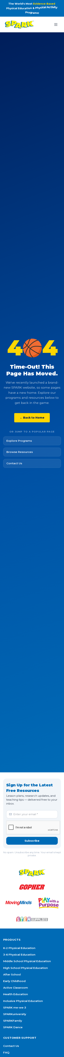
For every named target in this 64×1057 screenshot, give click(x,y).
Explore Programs (19, 440)
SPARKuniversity (14, 1014)
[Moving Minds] (18, 903)
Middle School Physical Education (27, 961)
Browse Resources (19, 452)
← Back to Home (32, 417)
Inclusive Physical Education (23, 1001)
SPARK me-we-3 (14, 1007)
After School (12, 974)
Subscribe (32, 840)
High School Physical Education (25, 968)
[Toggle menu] (55, 24)
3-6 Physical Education (19, 954)
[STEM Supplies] (32, 919)
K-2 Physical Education (19, 948)
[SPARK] (32, 873)
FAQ (6, 1052)
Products (12, 939)
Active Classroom (15, 987)
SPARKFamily (12, 1020)
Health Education (15, 994)
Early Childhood (14, 981)
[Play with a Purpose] (48, 902)
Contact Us (14, 463)
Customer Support (19, 1037)
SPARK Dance (13, 1027)
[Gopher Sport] (32, 887)
